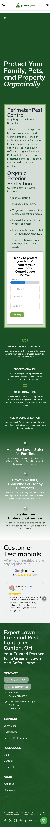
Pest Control (11, 731)
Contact (8, 760)
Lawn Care (10, 725)
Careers (8, 796)
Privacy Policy (40, 812)
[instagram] (15, 820)
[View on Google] (11, 587)
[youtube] (30, 820)
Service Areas (11, 767)
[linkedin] (36, 820)
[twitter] (10, 820)
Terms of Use (33, 815)
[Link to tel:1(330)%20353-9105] (3, 5)
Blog (6, 754)
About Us (9, 783)
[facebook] (5, 820)
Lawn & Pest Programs (16, 737)
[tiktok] (25, 820)
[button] (6, 598)
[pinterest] (20, 820)
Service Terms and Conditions (16, 815)
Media (42, 815)
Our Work (9, 789)
